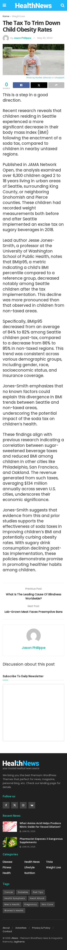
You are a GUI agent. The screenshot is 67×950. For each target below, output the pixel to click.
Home (6, 16)
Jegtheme (18, 941)
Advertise (20, 928)
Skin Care (47, 904)
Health (7, 873)
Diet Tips (38, 892)
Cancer (8, 892)
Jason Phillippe (22, 38)
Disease (7, 862)
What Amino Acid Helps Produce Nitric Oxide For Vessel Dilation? (40, 824)
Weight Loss (18, 16)
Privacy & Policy (41, 928)
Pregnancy (30, 904)
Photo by (30, 77)
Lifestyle (29, 867)
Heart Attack (37, 898)
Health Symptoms (14, 898)
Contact (7, 931)
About (6, 928)
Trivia (49, 862)
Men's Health (12, 904)
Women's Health (13, 910)
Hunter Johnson (43, 77)
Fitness (7, 867)
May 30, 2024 (45, 38)
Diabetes (23, 892)
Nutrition (29, 873)
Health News (32, 862)
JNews (14, 938)
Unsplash (59, 77)
